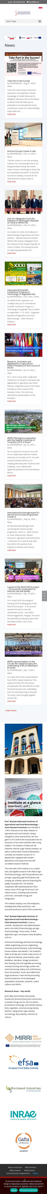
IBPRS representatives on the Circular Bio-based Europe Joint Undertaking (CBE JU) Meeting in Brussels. (22, 664)
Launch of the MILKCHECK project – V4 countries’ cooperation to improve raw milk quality (23, 589)
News (9, 86)
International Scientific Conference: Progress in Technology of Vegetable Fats (21, 292)
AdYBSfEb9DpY (16, 83)
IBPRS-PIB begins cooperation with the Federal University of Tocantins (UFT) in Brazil (21, 440)
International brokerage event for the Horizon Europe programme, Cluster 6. (23, 514)
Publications (29, 1170)
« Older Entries (11, 710)
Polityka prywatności (28, 1190)
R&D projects (15, 1170)
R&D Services (30, 1167)
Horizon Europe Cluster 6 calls (21, 151)
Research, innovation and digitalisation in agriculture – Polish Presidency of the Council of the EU (23, 364)
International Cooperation (18, 1173)
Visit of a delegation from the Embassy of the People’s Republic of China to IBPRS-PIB (23, 220)
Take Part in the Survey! (18, 80)
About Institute (15, 1167)
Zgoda (13, 1190)
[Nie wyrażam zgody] (44, 1186)
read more (11, 114)
